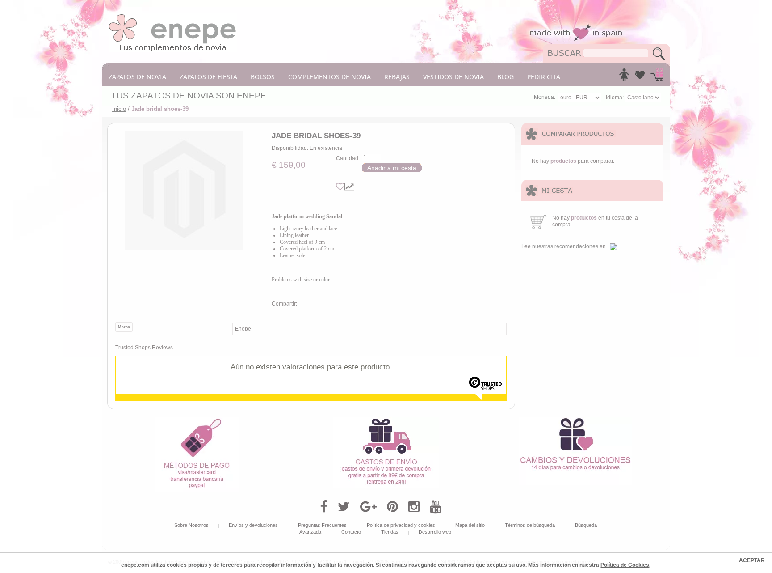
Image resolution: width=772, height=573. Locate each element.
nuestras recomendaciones (565, 246)
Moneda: (544, 97)
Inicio (119, 109)
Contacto (351, 532)
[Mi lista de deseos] (640, 77)
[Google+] (368, 507)
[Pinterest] (392, 507)
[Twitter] (344, 507)
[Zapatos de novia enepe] (173, 16)
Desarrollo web (435, 532)
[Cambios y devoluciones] (575, 420)
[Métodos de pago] (197, 420)
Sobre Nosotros (191, 525)
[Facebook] (323, 507)
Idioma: (615, 97)
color (324, 279)
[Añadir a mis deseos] (340, 186)
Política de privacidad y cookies (401, 525)
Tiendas (390, 532)
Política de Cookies (624, 565)
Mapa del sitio (470, 525)
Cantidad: (348, 158)
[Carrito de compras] (657, 77)
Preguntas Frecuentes (322, 525)
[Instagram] (414, 507)
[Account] (624, 77)
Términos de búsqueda (530, 525)
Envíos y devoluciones (253, 525)
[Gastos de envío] (386, 420)
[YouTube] (435, 507)
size (308, 279)
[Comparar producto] (349, 186)
